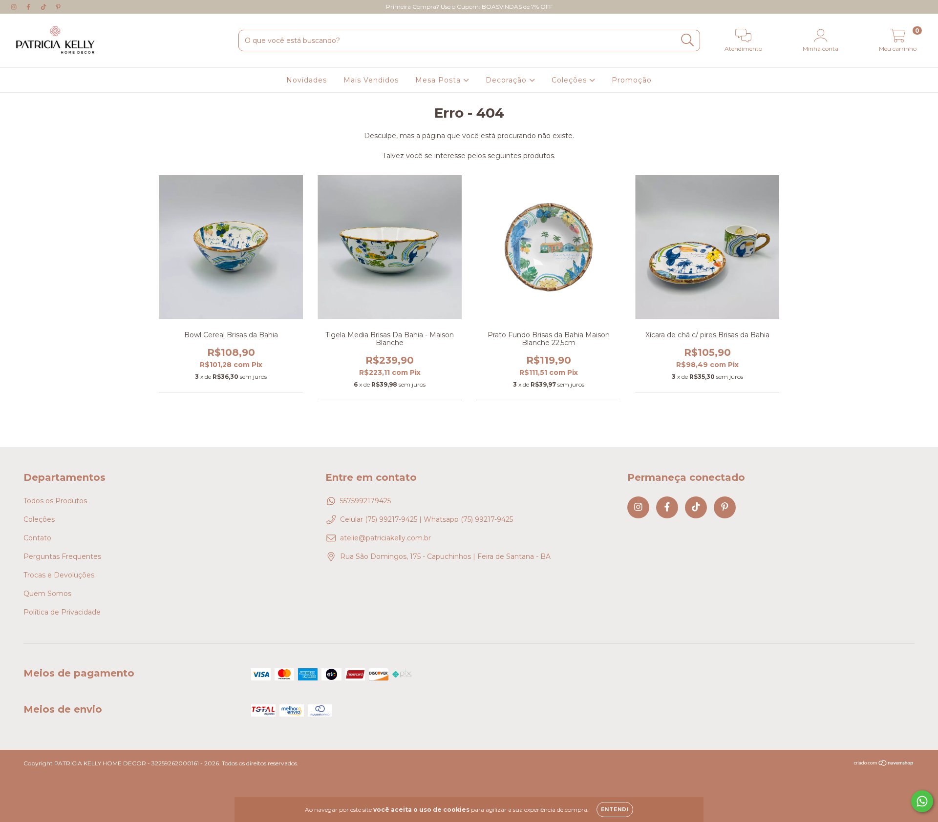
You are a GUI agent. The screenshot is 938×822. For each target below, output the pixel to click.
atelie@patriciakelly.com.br (385, 538)
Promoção (632, 80)
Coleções (570, 80)
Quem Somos (47, 593)
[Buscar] (687, 40)
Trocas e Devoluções (58, 575)
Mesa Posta (439, 80)
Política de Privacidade (62, 612)
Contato (37, 538)
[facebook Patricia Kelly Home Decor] (29, 6)
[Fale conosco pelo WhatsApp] (922, 801)
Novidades (306, 80)
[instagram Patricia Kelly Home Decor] (14, 6)
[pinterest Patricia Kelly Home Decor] (58, 6)
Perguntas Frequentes (62, 556)
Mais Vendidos (371, 80)
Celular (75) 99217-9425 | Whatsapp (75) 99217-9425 (426, 519)
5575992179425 (365, 500)
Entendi (615, 809)
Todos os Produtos (55, 500)
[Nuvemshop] (884, 764)
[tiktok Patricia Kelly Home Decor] (44, 6)
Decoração (507, 80)
